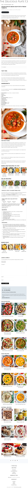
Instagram (4, 194)
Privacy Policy (14, 484)
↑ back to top (14, 465)
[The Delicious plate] (14, 2)
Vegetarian (14, 473)
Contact (14, 481)
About (14, 482)
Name (2, 276)
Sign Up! (9, 477)
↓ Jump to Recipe (5, 12)
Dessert (14, 472)
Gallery (14, 483)
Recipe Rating (3, 261)
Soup (12, 4)
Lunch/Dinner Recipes (7, 4)
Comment (3, 264)
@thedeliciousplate (14, 193)
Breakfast (14, 469)
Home (2, 4)
